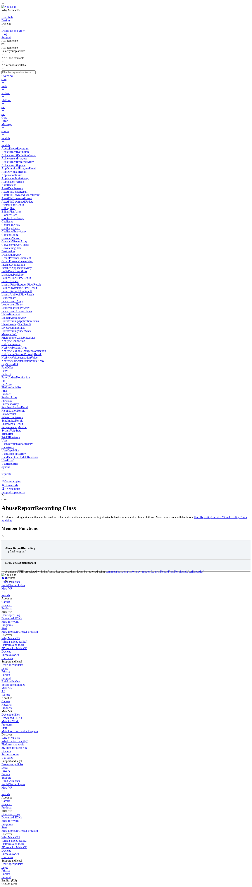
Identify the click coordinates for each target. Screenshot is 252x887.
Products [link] (6, 608)
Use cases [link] (7, 658)
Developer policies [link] (12, 664)
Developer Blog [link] (10, 615)
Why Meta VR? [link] (10, 638)
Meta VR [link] (6, 588)
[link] (8, 6)
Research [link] (6, 605)
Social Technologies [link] (13, 585)
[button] (126, 3)
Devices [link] (6, 651)
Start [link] (4, 628)
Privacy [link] (5, 671)
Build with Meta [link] (10, 581)
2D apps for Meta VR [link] (14, 648)
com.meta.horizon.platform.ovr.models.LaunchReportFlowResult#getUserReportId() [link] (155, 571)
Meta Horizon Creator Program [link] (19, 631)
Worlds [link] (5, 595)
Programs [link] (7, 625)
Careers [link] (5, 601)
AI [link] (3, 591)
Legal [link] (4, 668)
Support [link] (6, 678)
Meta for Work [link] (10, 621)
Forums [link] (5, 674)
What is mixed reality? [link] (14, 641)
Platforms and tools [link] (12, 644)
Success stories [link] (10, 654)
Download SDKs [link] (11, 618)
